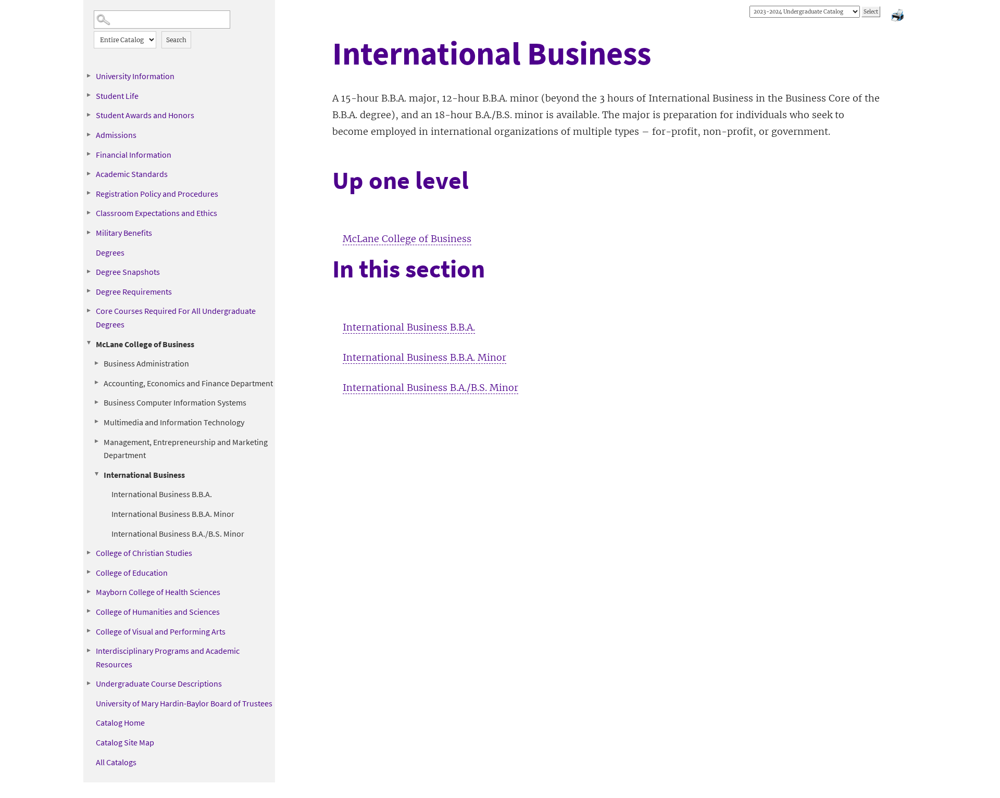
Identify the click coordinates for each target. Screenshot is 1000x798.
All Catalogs (116, 762)
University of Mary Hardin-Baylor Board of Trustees (184, 703)
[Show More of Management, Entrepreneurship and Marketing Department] (96, 441)
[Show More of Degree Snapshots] (88, 271)
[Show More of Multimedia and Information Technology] (96, 421)
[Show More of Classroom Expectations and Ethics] (88, 212)
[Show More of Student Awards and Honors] (88, 114)
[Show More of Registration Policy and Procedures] (88, 193)
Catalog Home (120, 722)
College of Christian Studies (144, 553)
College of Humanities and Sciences (158, 611)
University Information (135, 76)
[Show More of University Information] (88, 75)
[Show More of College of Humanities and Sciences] (88, 611)
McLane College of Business (145, 344)
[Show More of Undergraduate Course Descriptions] (88, 683)
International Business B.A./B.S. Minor (177, 533)
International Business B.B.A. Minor (172, 514)
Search (176, 40)
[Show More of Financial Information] (88, 154)
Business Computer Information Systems (175, 402)
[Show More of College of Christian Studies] (88, 552)
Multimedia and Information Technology (174, 422)
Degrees (110, 252)
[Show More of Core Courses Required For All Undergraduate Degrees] (88, 310)
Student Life (117, 96)
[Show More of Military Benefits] (88, 232)
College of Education (132, 572)
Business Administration (146, 363)
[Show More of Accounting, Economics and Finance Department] (96, 382)
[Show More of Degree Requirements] (88, 291)
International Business (144, 475)
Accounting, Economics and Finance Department (188, 383)
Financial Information (133, 154)
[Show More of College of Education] (88, 572)
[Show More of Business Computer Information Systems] (96, 402)
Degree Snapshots (128, 272)
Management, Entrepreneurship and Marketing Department (186, 449)
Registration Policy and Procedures (157, 193)
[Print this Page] (898, 16)
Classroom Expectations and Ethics (156, 213)
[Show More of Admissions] (88, 134)
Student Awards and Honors (145, 115)
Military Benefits (124, 232)
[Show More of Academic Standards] (88, 173)
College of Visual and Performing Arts (161, 631)
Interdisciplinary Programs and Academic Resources (168, 657)
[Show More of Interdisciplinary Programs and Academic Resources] (88, 650)
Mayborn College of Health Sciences (158, 592)
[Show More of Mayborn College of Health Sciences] (88, 591)
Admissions (116, 135)
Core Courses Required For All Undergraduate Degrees (176, 318)
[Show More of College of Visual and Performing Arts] (88, 631)
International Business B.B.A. (161, 494)
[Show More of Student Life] (88, 95)
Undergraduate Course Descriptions (159, 683)
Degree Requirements (134, 291)
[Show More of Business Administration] (96, 363)
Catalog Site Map (125, 742)
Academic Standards (132, 174)
